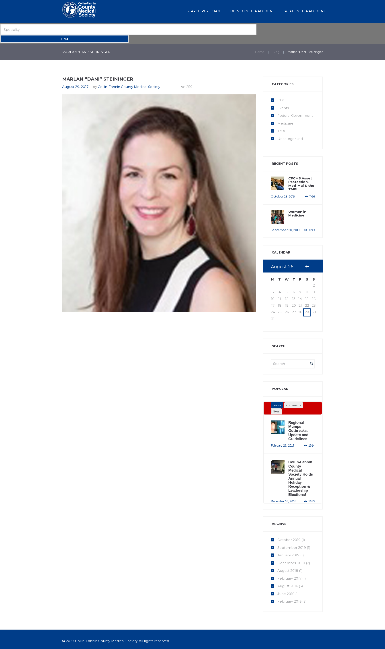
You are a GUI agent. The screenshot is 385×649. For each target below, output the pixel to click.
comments (293, 405)
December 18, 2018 (283, 501)
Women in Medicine (297, 214)
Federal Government (295, 115)
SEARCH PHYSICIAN (203, 11)
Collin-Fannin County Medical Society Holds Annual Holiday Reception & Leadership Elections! (300, 478)
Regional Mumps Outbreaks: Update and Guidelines (298, 430)
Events (283, 108)
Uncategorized (290, 139)
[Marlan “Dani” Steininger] (159, 203)
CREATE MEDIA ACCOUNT (304, 11)
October (289, 540)
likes (276, 411)
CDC (281, 100)
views (277, 405)
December (291, 563)
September (291, 547)
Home (259, 52)
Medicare (285, 123)
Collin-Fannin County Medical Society (129, 87)
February (289, 578)
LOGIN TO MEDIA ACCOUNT (251, 11)
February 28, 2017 (282, 445)
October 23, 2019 (283, 196)
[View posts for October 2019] (307, 267)
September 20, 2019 (285, 230)
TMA (281, 131)
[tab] (277, 405)
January (288, 555)
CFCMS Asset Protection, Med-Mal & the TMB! (301, 183)
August (287, 570)
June (285, 594)
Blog (275, 52)
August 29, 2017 (75, 87)
